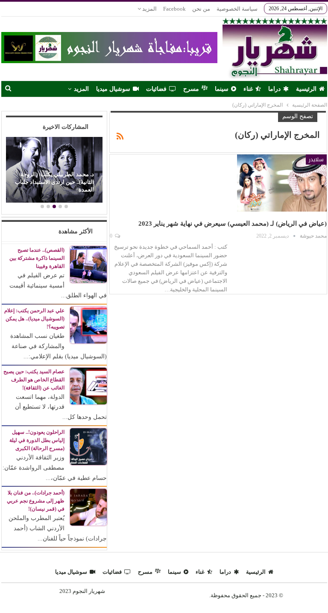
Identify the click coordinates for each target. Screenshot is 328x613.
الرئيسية (306, 89)
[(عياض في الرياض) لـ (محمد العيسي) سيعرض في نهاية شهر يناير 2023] (282, 183)
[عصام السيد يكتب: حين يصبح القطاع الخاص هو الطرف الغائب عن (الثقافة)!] (88, 385)
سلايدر (316, 159)
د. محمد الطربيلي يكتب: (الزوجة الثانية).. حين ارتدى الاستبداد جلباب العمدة (54, 182)
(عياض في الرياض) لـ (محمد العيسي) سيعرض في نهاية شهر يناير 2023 (232, 223)
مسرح (191, 89)
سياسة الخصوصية (237, 9)
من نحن (201, 9)
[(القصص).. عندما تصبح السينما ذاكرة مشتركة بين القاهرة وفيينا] (88, 264)
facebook (174, 9)
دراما (274, 89)
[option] (54, 171)
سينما (221, 89)
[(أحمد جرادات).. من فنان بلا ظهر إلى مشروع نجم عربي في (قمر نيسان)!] (88, 507)
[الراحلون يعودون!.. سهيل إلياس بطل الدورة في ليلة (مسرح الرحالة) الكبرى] (88, 446)
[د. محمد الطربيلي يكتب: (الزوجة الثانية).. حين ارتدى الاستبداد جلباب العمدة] (54, 170)
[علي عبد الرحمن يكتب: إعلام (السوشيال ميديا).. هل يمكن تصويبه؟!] (88, 324)
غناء (248, 89)
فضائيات (156, 89)
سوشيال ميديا (113, 89)
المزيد (149, 9)
